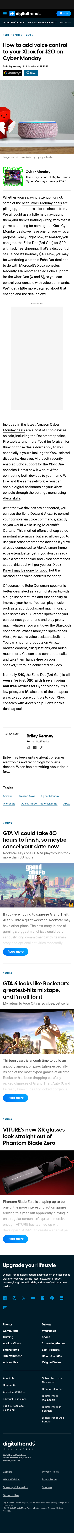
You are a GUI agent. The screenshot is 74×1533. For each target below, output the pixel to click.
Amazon (8, 796)
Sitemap (47, 1487)
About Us (8, 1378)
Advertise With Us (14, 1392)
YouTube (33, 1298)
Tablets (46, 1325)
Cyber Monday (38, 171)
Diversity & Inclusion (15, 1487)
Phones (7, 1325)
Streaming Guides (53, 1343)
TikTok (42, 1298)
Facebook (5, 1298)
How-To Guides (52, 1356)
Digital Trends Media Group (20, 1508)
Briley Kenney (13, 66)
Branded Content (52, 1389)
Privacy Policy (50, 1471)
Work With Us (11, 1479)
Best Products (51, 1350)
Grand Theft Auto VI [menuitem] (14, 22)
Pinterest (52, 1298)
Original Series (51, 1362)
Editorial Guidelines (15, 1399)
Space (46, 1337)
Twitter (23, 1298)
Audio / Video (12, 1343)
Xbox (66, 803)
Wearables (49, 1331)
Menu (5, 13)
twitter (41, 747)
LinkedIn (61, 1298)
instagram (28, 747)
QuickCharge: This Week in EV (39, 803)
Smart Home (11, 1350)
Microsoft (9, 803)
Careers (7, 1471)
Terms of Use (11, 1495)
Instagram (14, 1298)
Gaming (8, 1337)
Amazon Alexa (27, 796)
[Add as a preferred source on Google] (12, 73)
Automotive (10, 1362)
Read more (16, 951)
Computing (10, 1331)
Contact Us (9, 1385)
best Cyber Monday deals (42, 203)
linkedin (34, 747)
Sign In (64, 13)
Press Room (49, 1479)
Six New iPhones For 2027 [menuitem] (42, 22)
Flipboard (5, 1307)
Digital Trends (20, 17)
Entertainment (12, 1356)
